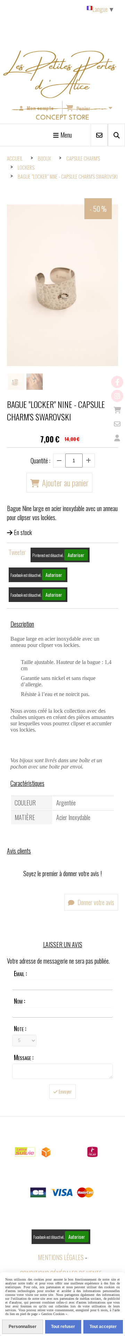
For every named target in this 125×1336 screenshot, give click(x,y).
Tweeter (17, 552)
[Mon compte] (117, 438)
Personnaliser (22, 1326)
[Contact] (117, 424)
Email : (20, 973)
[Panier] (117, 410)
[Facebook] (117, 382)
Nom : (19, 1000)
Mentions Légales (61, 1257)
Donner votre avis (95, 902)
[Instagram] (117, 396)
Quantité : (40, 460)
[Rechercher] (116, 135)
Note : (20, 1028)
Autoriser (76, 554)
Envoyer (65, 1091)
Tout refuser (63, 1326)
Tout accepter (103, 1326)
